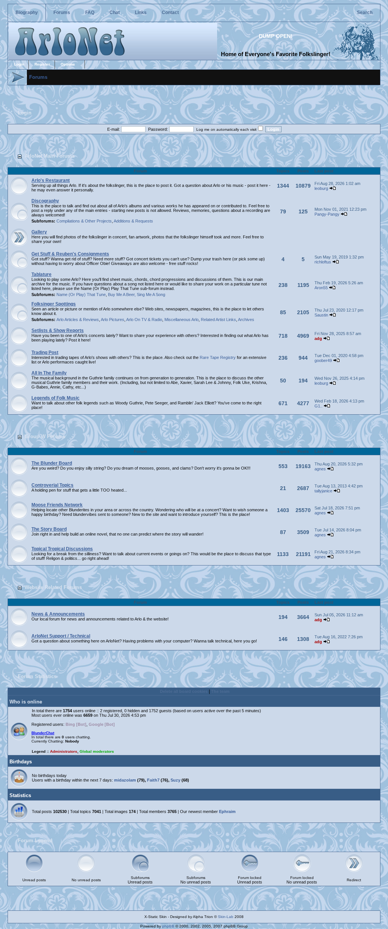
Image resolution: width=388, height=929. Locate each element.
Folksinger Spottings (53, 304)
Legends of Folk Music (55, 398)
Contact (170, 12)
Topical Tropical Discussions (62, 548)
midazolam (125, 780)
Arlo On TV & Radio (144, 319)
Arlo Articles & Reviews (77, 319)
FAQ (89, 12)
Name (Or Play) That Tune (81, 294)
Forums (61, 12)
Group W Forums (45, 436)
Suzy (175, 780)
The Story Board (49, 529)
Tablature (41, 274)
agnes (320, 469)
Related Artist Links (218, 319)
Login (19, 64)
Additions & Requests (133, 221)
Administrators (63, 751)
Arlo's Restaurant (50, 180)
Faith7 (153, 780)
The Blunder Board (51, 463)
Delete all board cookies (184, 691)
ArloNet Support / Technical (60, 636)
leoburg (321, 188)
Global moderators (97, 751)
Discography (45, 201)
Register (42, 64)
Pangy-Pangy (327, 214)
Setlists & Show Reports (57, 330)
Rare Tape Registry (218, 357)
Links (141, 12)
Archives (246, 319)
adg (318, 338)
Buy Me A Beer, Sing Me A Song (136, 294)
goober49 (323, 360)
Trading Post (44, 352)
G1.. (318, 406)
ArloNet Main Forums (50, 156)
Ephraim (227, 811)
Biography (27, 12)
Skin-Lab (225, 917)
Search (364, 12)
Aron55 (321, 287)
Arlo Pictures (112, 319)
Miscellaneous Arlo (181, 319)
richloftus (322, 262)
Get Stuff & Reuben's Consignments (70, 254)
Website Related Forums (53, 587)
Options (68, 64)
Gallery (39, 232)
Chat (115, 12)
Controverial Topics (52, 485)
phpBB (168, 926)
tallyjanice (323, 491)
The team (220, 691)
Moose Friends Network (57, 505)
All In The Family (49, 373)
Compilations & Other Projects (84, 221)
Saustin (321, 315)
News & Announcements (58, 614)
